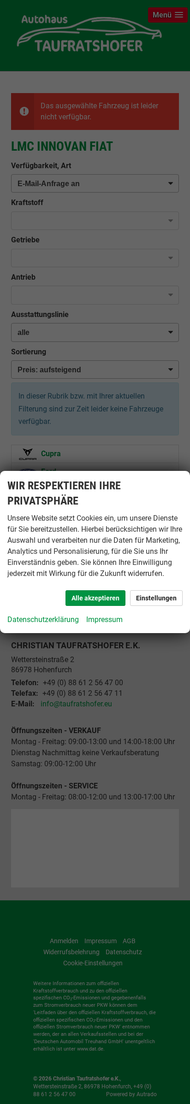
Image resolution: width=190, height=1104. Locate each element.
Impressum (104, 619)
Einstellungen (156, 598)
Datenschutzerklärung (43, 619)
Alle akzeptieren (95, 598)
